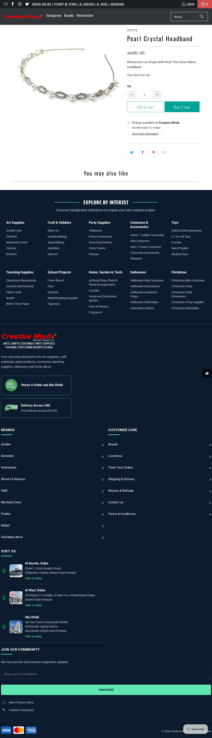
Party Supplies (99, 223)
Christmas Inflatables (185, 308)
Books (10, 298)
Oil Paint (11, 236)
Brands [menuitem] (69, 15)
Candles (94, 290)
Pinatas (94, 254)
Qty (129, 86)
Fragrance (95, 312)
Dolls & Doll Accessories (186, 230)
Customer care (122, 430)
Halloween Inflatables (144, 302)
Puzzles (176, 242)
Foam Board (56, 280)
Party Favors (97, 248)
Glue (50, 286)
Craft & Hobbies (59, 223)
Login (190, 4)
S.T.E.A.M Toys (180, 236)
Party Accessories (100, 236)
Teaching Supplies (20, 272)
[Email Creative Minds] (5, 4)
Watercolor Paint (17, 242)
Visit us (8, 551)
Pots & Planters (99, 306)
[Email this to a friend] (164, 152)
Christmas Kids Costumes (188, 280)
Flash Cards (14, 292)
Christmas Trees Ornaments (181, 294)
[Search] (201, 16)
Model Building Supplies (63, 298)
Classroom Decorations (21, 280)
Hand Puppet (179, 248)
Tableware (95, 230)
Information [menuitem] (85, 15)
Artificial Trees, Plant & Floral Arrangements (103, 282)
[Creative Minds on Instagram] (19, 4)
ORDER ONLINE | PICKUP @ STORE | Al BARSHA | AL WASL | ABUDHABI (78, 4)
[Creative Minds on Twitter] (27, 4)
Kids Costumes (139, 241)
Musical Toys (179, 254)
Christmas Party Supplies (187, 302)
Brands (8, 430)
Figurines (53, 303)
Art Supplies (15, 223)
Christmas (179, 272)
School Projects (59, 272)
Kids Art (53, 254)
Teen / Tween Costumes (145, 247)
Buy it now (182, 107)
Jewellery (54, 248)
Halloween (138, 272)
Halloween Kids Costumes (147, 280)
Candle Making (57, 236)
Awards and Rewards (20, 286)
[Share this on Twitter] (131, 152)
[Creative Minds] (23, 16)
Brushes (11, 254)
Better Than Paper (18, 303)
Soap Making (56, 242)
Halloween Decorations (145, 286)
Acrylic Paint (14, 230)
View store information (145, 133)
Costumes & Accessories (139, 225)
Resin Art (53, 230)
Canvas (11, 248)
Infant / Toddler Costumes (147, 235)
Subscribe (106, 689)
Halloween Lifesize (142, 308)
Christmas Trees (181, 286)
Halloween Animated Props (143, 294)
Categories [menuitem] (54, 15)
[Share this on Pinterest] (153, 152)
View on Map (33, 578)
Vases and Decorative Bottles (103, 298)
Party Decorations (100, 242)
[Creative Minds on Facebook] (12, 4)
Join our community (20, 649)
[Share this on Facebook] (142, 152)
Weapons (136, 258)
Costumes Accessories (144, 252)
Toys (174, 223)
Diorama (53, 292)
